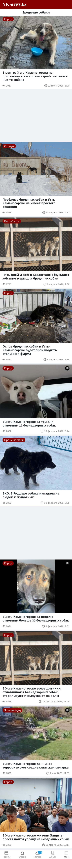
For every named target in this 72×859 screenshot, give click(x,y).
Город (8, 19)
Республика (11, 221)
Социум (9, 146)
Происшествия (14, 440)
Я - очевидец (12, 710)
